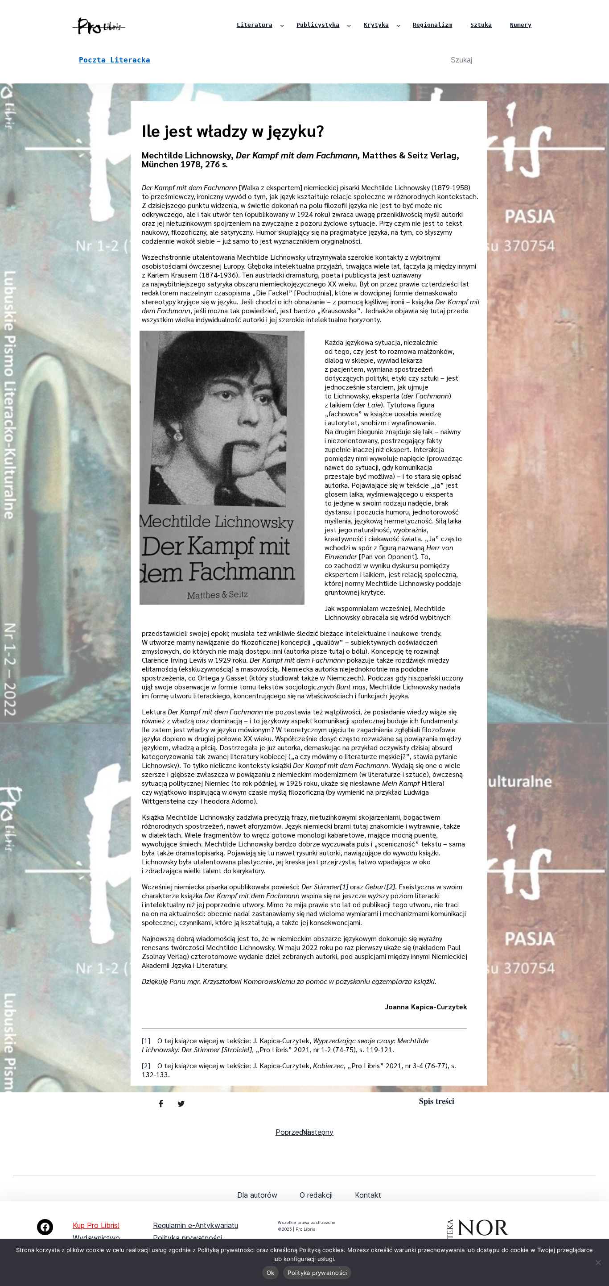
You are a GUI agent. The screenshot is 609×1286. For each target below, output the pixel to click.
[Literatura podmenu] (282, 25)
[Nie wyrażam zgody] (597, 1262)
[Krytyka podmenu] (398, 25)
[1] (146, 1040)
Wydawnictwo (96, 1237)
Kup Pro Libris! (96, 1225)
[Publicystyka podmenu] (349, 25)
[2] (146, 1065)
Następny (317, 1132)
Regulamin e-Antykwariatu (195, 1225)
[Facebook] (45, 1227)
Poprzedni (292, 1132)
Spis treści (436, 1101)
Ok (271, 1272)
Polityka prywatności (187, 1237)
